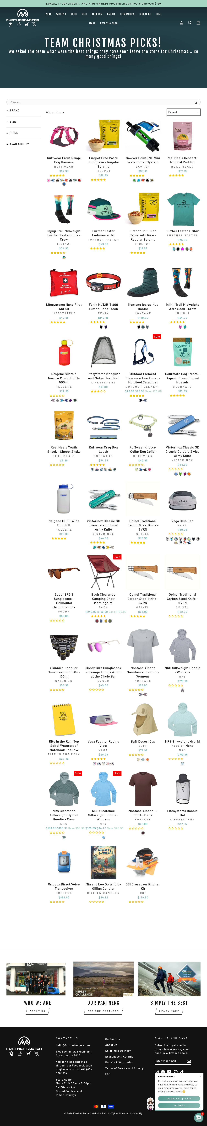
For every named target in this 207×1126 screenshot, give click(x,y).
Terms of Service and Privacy (124, 1068)
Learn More (169, 1011)
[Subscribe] (189, 1061)
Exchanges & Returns (119, 1056)
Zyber (114, 1113)
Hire (159, 14)
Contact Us (112, 1039)
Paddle (111, 14)
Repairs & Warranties (119, 1062)
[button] (57, 175)
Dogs (74, 14)
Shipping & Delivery (118, 1050)
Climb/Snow (127, 14)
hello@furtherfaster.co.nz (73, 1045)
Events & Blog (109, 23)
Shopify (137, 1113)
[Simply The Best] (169, 979)
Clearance (145, 14)
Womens (61, 14)
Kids (84, 14)
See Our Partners (103, 1011)
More (92, 23)
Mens (48, 14)
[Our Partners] (103, 979)
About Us (38, 1011)
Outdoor (97, 14)
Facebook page (82, 1065)
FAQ (108, 1074)
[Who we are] (37, 979)
